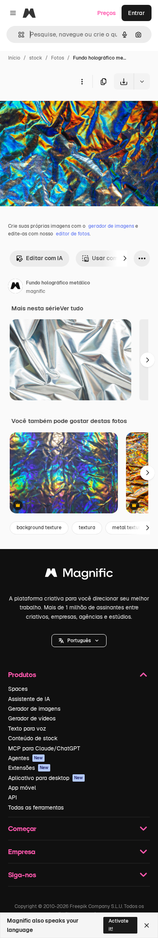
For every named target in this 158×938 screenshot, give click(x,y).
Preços (106, 13)
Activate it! (118, 925)
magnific (35, 291)
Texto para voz (27, 728)
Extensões (28, 767)
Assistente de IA (29, 699)
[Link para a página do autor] (15, 287)
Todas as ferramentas (36, 807)
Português (79, 640)
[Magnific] (79, 574)
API (12, 797)
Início (14, 58)
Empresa (21, 851)
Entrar (136, 13)
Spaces (18, 688)
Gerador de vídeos (32, 718)
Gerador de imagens (34, 708)
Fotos (57, 58)
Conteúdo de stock (33, 738)
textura (87, 527)
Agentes (25, 758)
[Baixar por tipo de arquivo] (142, 81)
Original (52, 108)
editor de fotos (73, 234)
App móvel (22, 787)
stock (35, 58)
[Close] (146, 925)
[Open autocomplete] (18, 35)
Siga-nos (22, 874)
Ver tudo (71, 308)
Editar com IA (44, 258)
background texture (39, 527)
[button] (79, 640)
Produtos (22, 674)
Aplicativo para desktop (45, 778)
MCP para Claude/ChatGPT (44, 748)
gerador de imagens (111, 226)
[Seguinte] (124, 258)
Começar (22, 828)
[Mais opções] (82, 81)
